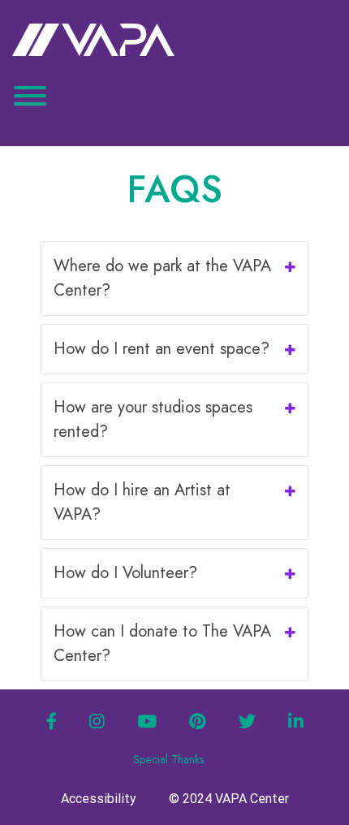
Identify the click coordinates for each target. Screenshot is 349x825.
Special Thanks (168, 759)
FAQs (174, 189)
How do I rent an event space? (161, 349)
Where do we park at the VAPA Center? (162, 278)
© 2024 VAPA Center (229, 798)
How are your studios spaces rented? (153, 419)
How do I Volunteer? (125, 573)
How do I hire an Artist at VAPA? (142, 502)
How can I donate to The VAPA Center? (162, 643)
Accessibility (98, 798)
